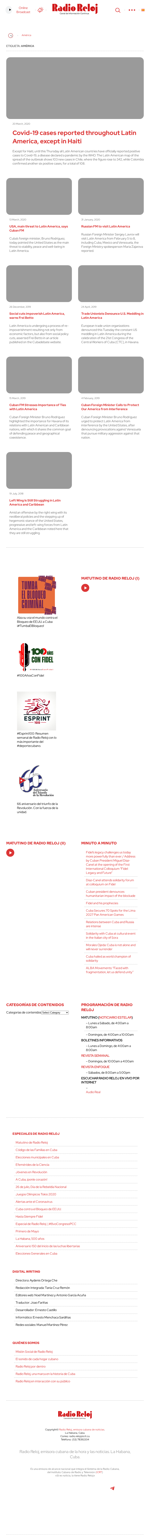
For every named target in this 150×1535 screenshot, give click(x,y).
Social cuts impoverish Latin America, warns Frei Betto (37, 316)
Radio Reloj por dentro (31, 1366)
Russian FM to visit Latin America (105, 226)
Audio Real (93, 1092)
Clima (41, 10)
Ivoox (66, 1507)
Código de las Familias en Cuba (36, 1150)
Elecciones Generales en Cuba (36, 1253)
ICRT (99, 1472)
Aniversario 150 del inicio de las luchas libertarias (48, 1246)
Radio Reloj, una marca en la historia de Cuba (45, 1374)
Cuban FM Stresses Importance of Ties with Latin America (37, 407)
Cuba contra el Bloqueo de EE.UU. (38, 1209)
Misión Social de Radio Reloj (34, 1352)
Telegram (112, 1490)
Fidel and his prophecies (102, 903)
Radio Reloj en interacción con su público (43, 1381)
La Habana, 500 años (30, 1239)
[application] (85, 588)
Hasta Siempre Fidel (29, 1216)
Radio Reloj (75, 9)
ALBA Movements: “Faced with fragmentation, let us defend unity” (109, 970)
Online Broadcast (23, 10)
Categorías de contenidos (23, 1012)
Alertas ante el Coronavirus (34, 1202)
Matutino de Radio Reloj (32, 1142)
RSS (84, 1507)
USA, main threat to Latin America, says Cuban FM (38, 228)
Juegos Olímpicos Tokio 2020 (36, 1194)
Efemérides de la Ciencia (32, 1165)
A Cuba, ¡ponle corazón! (31, 1179)
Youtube (94, 1490)
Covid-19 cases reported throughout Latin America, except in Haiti (74, 137)
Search (117, 10)
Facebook (48, 1490)
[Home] (10, 35)
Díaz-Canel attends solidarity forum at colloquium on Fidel (110, 882)
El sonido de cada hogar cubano (37, 1359)
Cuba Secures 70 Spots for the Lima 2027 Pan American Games (110, 912)
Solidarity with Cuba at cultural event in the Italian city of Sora (111, 935)
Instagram (75, 1490)
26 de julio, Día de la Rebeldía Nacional (41, 1187)
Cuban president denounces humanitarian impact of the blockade (110, 894)
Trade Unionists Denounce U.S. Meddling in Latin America (112, 316)
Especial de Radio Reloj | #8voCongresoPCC (46, 1224)
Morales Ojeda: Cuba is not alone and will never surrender (111, 947)
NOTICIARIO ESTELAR (115, 1017)
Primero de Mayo (27, 1231)
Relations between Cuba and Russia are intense (110, 924)
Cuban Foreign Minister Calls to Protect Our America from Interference (110, 407)
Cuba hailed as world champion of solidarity (108, 958)
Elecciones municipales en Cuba (37, 1157)
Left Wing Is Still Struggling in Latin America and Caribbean (35, 502)
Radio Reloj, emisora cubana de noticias (81, 1429)
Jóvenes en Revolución (31, 1172)
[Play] (86, 588)
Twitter (31, 1490)
